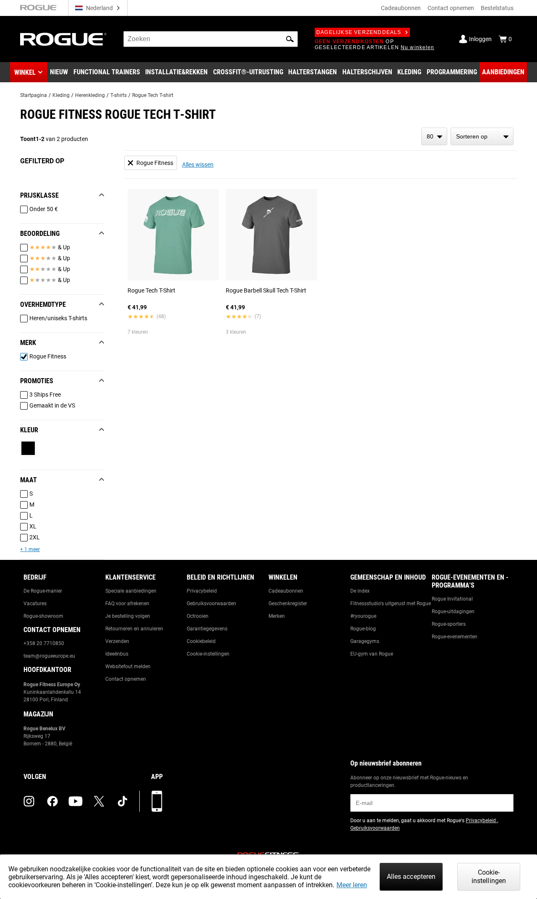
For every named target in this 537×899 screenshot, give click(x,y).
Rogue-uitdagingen (453, 611)
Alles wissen (198, 164)
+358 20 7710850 (43, 643)
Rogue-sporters (449, 624)
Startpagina (33, 95)
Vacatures (35, 603)
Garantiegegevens (207, 629)
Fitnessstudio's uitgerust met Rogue (390, 603)
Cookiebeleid (201, 641)
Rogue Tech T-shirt (152, 95)
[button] (290, 39)
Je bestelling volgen (127, 616)
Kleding (61, 95)
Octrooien (198, 616)
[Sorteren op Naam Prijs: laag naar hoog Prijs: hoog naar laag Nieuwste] (482, 136)
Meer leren (351, 885)
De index (360, 591)
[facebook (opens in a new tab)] (52, 801)
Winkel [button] (25, 72)
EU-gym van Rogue (371, 654)
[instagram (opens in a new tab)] (28, 801)
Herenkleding (90, 95)
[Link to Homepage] (63, 39)
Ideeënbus (116, 654)
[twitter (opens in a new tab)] (99, 801)
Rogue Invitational (452, 599)
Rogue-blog (363, 629)
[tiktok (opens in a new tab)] (122, 801)
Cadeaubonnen (401, 8)
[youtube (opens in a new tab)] (75, 801)
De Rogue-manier (42, 591)
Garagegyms (364, 641)
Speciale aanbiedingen (130, 591)
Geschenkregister (287, 603)
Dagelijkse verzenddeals (358, 32)
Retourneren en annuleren (134, 629)
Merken (276, 616)
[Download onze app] (156, 801)
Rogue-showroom (43, 616)
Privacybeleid (202, 591)
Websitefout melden (128, 666)
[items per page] (434, 136)
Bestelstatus (497, 8)
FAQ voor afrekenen (127, 603)
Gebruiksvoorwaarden (211, 603)
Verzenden (117, 641)
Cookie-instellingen (208, 654)
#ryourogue (363, 616)
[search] (210, 39)
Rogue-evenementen (454, 637)
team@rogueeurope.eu (49, 656)
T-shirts (118, 95)
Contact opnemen (451, 8)
